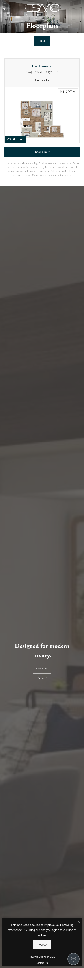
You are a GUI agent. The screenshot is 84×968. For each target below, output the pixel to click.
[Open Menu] (78, 8)
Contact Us (42, 963)
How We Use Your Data (42, 956)
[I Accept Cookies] (78, 922)
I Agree (42, 944)
